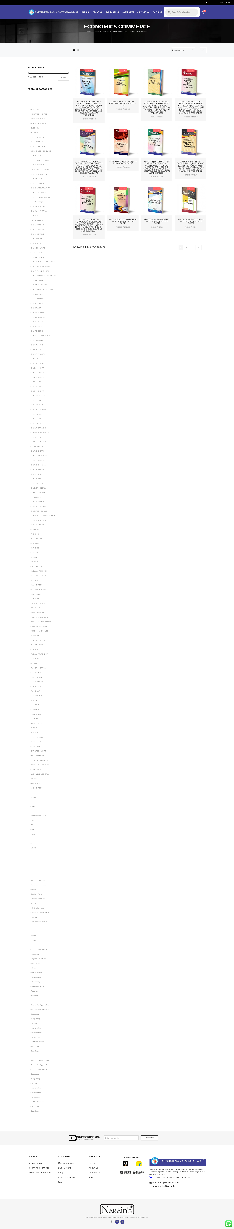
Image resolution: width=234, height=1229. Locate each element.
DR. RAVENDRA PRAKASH (42, 289)
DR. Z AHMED (37, 340)
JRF (32, 820)
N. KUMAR (35, 636)
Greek (33, 903)
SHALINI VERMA (37, 755)
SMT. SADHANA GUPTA (41, 765)
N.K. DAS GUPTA (38, 640)
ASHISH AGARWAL (37, 100)
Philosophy (35, 982)
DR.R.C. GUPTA (37, 460)
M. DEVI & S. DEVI (38, 603)
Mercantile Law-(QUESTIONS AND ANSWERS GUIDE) (122, 162)
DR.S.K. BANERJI (38, 502)
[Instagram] (122, 1222)
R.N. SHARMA (36, 696)
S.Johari (34, 733)
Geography (35, 963)
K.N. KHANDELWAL (39, 589)
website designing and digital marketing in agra (154, 1167)
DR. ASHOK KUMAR (39, 174)
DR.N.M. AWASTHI (38, 442)
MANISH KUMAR (38, 613)
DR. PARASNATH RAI (40, 271)
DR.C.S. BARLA (37, 382)
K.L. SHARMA (36, 585)
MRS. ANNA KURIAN (39, 617)
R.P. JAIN (35, 705)
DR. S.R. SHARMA (38, 322)
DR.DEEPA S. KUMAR (40, 396)
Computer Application (40, 1005)
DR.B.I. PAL (35, 359)
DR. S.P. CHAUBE (38, 317)
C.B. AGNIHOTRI (38, 146)
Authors (32, 105)
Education (35, 954)
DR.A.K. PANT (37, 349)
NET (32, 825)
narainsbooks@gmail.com (164, 1186)
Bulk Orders (64, 1167)
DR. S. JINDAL (37, 294)
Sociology (35, 996)
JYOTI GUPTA (36, 566)
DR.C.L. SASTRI (37, 373)
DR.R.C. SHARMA (38, 465)
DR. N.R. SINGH (37, 257)
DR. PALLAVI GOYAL (37, 857)
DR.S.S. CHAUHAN (38, 506)
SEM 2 (33, 797)
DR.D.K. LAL (36, 386)
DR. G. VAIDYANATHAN (40, 188)
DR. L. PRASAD (37, 225)
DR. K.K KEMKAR (38, 206)
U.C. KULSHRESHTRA (40, 774)
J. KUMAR (35, 557)
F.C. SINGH (35, 534)
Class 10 (34, 806)
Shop (91, 1177)
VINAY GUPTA (37, 779)
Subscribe (149, 1138)
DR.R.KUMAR (36, 479)
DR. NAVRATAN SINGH (40, 266)
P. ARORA (35, 649)
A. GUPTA (35, 109)
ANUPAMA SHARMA (39, 114)
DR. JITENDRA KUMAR (40, 197)
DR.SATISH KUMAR (39, 511)
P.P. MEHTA (36, 672)
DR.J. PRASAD (37, 414)
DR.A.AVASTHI (37, 345)
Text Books (33, 1056)
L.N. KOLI (35, 599)
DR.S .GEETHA (37, 483)
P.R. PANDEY (36, 677)
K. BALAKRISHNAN (39, 571)
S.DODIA (34, 728)
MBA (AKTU (33, 931)
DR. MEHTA (36, 243)
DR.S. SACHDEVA (38, 488)
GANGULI (35, 552)
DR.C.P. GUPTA (37, 377)
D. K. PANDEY (37, 156)
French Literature (38, 899)
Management (36, 977)
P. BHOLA (35, 659)
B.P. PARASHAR (38, 137)
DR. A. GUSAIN (35, 852)
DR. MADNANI (37, 239)
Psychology (35, 991)
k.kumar (34, 580)
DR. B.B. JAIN (36, 179)
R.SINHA (34, 719)
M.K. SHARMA (37, 608)
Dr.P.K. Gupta (37, 446)
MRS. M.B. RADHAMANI (41, 622)
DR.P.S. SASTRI (37, 451)
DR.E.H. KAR (36, 400)
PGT (33, 829)
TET (32, 843)
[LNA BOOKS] (49, 12)
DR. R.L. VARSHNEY (39, 285)
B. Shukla (35, 128)
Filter (63, 78)
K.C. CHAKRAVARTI (39, 576)
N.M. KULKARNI (37, 645)
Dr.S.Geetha (36, 497)
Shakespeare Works (39, 922)
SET (32, 839)
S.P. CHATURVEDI (38, 737)
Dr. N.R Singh (36, 252)
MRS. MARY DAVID (39, 626)
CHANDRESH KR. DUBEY (41, 151)
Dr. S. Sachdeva (37, 299)
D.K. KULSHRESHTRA (40, 160)
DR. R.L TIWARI (37, 280)
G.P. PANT (35, 543)
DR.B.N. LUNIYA (37, 363)
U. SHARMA (36, 769)
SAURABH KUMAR (38, 751)
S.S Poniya (35, 746)
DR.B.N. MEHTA (37, 368)
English (34, 889)
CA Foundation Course (40, 1060)
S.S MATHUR (36, 742)
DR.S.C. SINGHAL (38, 493)
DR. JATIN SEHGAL (39, 193)
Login (210, 3)
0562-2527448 (164, 1177)
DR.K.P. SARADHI (38, 428)
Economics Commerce (40, 949)
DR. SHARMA (36, 326)
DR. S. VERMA (37, 303)
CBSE (31, 802)
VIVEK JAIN (35, 783)
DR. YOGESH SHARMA (40, 336)
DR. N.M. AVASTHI (38, 248)
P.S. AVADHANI (37, 682)
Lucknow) (33, 926)
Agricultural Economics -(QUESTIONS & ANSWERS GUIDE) (191, 221)
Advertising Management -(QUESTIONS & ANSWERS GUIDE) (157, 221)
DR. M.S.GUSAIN (38, 234)
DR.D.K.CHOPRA (38, 391)
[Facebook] (112, 1222)
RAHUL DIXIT (36, 723)
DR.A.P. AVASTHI (38, 354)
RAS (33, 834)
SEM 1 (33, 936)
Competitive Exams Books (39, 811)
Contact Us (94, 1172)
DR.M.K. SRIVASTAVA (40, 432)
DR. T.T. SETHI (37, 331)
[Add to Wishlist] (82, 71)
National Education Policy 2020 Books (44, 945)
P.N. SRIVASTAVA (38, 668)
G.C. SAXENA (36, 539)
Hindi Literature (37, 908)
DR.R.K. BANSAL (38, 469)
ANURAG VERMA (36, 96)
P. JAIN (34, 663)
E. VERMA (35, 529)
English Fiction (37, 894)
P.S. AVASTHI (36, 686)
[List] (78, 50)
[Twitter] (117, 1222)
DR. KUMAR (36, 216)
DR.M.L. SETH (36, 437)
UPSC (33, 848)
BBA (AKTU (33, 792)
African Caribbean (38, 880)
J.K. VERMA (36, 562)
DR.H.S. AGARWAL (39, 409)
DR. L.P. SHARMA (38, 229)
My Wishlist (224, 3)
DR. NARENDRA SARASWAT (43, 262)
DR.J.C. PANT (36, 419)
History (34, 968)
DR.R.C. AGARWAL (39, 456)
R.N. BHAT (35, 691)
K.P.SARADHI (38, 220)
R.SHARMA (35, 709)
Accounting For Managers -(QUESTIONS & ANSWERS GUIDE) (123, 221)
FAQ (60, 1172)
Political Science (37, 986)
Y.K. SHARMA (36, 788)
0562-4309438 (181, 1177)
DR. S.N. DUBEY (37, 312)
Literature (33, 876)
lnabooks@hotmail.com (166, 1182)
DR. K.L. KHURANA (39, 211)
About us (93, 1167)
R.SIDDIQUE (36, 714)
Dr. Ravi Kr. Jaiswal (41, 169)
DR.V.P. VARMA (37, 525)
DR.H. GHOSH (37, 405)
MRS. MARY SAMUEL (39, 631)
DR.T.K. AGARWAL (39, 520)
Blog (60, 1182)
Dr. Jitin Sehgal (37, 202)
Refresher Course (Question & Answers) (44, 1000)
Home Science (36, 972)
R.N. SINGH (35, 700)
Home (92, 1163)
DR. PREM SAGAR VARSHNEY (43, 276)
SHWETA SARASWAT (40, 760)
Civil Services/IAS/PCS (40, 816)
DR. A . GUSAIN (37, 165)
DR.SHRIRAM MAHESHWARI (43, 516)
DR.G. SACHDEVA (36, 871)
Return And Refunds (38, 1167)
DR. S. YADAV (36, 308)
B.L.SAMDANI (36, 132)
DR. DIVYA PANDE (38, 183)
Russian (34, 917)
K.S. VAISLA (35, 594)
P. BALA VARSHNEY (39, 654)
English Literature (38, 959)
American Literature (39, 885)
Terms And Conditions (39, 1172)
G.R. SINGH (35, 548)
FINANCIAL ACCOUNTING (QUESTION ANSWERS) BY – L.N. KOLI (122, 103)
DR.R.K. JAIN (36, 474)
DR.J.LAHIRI (36, 423)
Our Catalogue (66, 1163)
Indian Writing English (40, 912)
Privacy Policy (35, 1163)
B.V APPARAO (37, 142)
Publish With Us (66, 1177)
